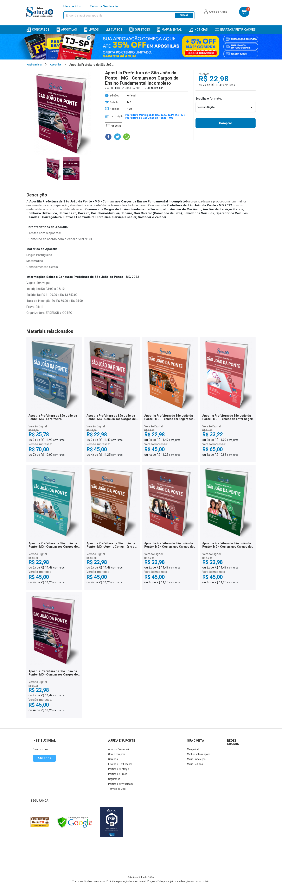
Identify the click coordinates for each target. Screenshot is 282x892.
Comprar (225, 123)
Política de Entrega (118, 769)
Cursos (116, 29)
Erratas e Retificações (120, 764)
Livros (94, 29)
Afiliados (44, 758)
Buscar (184, 15)
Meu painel (193, 749)
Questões (142, 29)
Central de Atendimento (104, 6)
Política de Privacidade (120, 784)
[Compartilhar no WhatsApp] (126, 136)
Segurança (114, 779)
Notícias (201, 29)
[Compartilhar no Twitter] (117, 136)
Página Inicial (34, 64)
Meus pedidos (72, 6)
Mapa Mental (171, 29)
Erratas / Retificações (238, 29)
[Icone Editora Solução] (40, 12)
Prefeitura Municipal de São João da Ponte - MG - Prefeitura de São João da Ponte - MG (156, 116)
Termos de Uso (117, 788)
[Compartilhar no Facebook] (108, 136)
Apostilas (69, 29)
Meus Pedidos (195, 764)
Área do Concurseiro (119, 749)
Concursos (40, 29)
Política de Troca (117, 774)
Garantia (113, 759)
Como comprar (116, 754)
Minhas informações (198, 754)
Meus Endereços (196, 759)
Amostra (116, 125)
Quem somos (40, 749)
